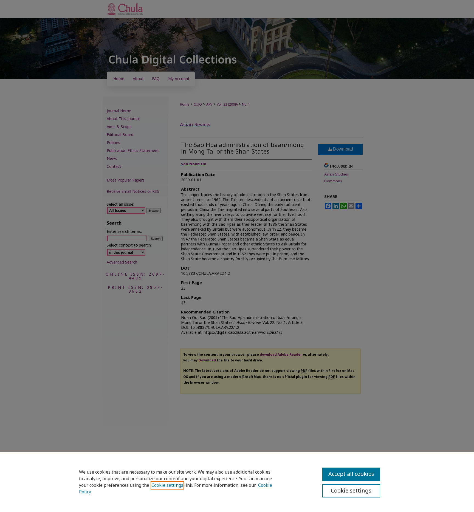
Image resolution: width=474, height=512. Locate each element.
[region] (237, 482)
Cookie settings (167, 485)
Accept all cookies (351, 474)
